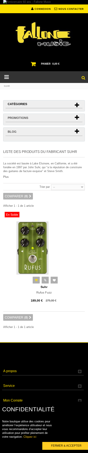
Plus (6, 176)
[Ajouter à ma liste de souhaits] (54, 280)
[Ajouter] (36, 280)
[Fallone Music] (44, 34)
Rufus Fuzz (44, 289)
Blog (12, 131)
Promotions (18, 118)
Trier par (45, 186)
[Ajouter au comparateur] (45, 280)
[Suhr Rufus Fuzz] (44, 248)
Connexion (42, 9)
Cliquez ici (29, 436)
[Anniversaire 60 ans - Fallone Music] (44, 2)
